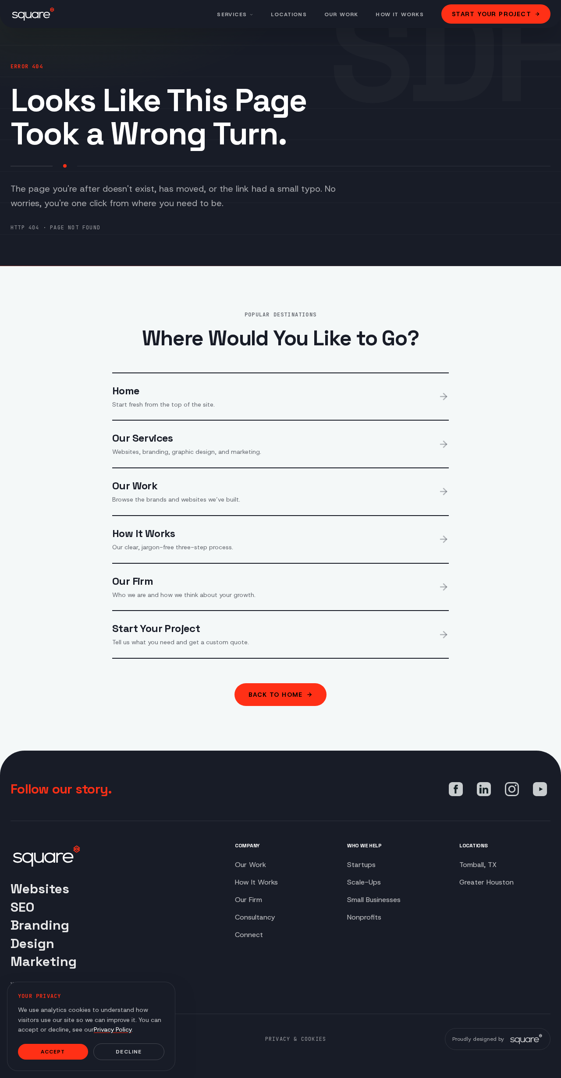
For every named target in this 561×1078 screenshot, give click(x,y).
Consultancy (255, 917)
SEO (23, 907)
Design (32, 943)
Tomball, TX (478, 864)
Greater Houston (486, 882)
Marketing (44, 961)
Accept (53, 1051)
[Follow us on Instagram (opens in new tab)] (511, 789)
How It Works (399, 14)
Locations (289, 14)
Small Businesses (374, 899)
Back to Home (276, 695)
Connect (249, 934)
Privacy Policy (112, 1029)
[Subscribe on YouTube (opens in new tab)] (539, 789)
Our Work (341, 14)
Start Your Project (491, 14)
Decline (129, 1051)
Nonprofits (364, 917)
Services (232, 14)
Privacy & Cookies (295, 1039)
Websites (40, 888)
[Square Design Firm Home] (33, 14)
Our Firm (248, 899)
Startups (361, 864)
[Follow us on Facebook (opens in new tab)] (455, 789)
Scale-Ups (364, 882)
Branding (40, 925)
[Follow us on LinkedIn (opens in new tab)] (483, 789)
